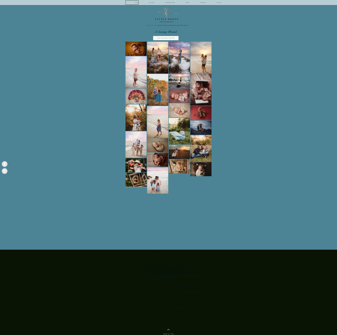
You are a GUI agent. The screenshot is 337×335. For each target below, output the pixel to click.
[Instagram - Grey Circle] (4, 171)
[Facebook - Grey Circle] (4, 164)
